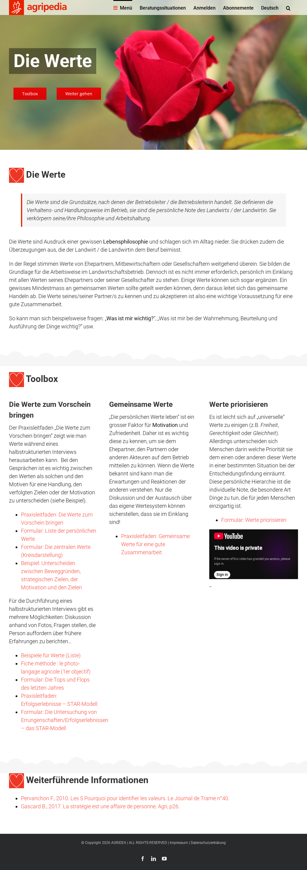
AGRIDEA (118, 843)
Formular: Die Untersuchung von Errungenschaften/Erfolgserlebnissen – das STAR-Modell (64, 720)
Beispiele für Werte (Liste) (51, 655)
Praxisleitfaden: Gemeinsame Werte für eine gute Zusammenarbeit (155, 544)
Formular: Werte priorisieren (253, 520)
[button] (288, 7)
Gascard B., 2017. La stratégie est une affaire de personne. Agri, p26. (100, 806)
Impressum (179, 843)
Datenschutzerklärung (208, 843)
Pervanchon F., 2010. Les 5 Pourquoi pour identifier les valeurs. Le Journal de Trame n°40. (125, 798)
